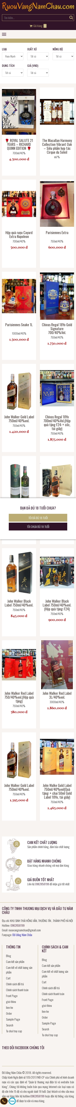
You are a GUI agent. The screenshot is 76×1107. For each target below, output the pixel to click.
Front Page (12, 995)
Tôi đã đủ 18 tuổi (38, 518)
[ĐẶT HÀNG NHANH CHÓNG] (13, 864)
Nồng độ (58, 49)
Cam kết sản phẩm (15, 961)
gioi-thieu (11, 1001)
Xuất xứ (32, 49)
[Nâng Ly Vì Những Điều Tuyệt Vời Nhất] (38, 10)
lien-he (9, 1007)
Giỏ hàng (39, 26)
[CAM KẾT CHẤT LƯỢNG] (13, 845)
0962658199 (42, 884)
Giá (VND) (32, 65)
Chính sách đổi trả (15, 984)
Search (9, 1025)
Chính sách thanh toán (17, 990)
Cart (8, 978)
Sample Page (13, 1019)
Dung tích (8, 65)
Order (9, 1013)
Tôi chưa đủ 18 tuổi (38, 526)
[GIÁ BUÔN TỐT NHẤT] (13, 882)
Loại (4, 49)
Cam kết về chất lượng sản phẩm (19, 969)
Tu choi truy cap (14, 1031)
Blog (8, 956)
